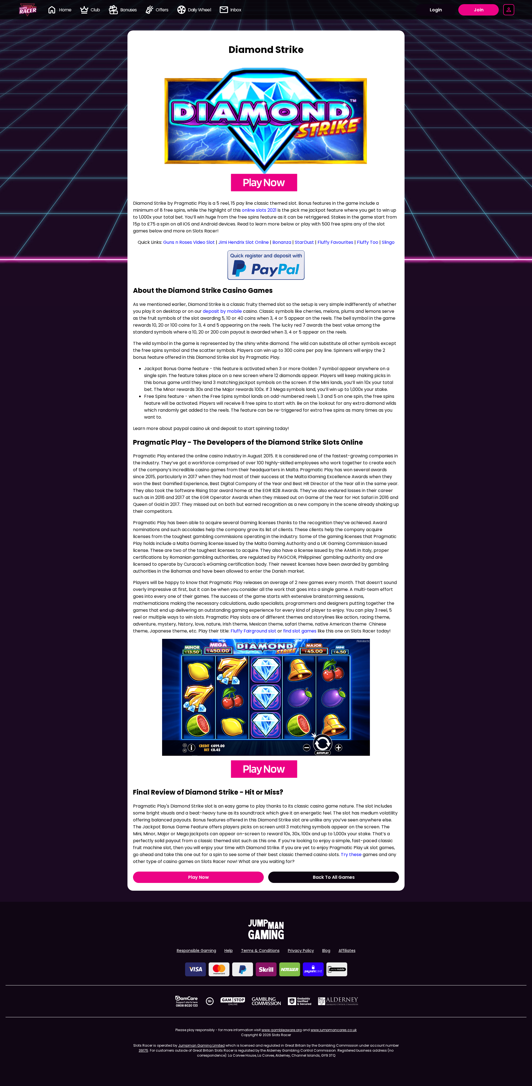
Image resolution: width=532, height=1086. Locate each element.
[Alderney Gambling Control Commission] (338, 1001)
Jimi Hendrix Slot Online (243, 242)
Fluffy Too (367, 242)
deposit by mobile (222, 311)
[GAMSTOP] (233, 1001)
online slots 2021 (259, 210)
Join (479, 10)
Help (228, 950)
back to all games (334, 877)
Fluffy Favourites (335, 242)
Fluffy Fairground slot (253, 631)
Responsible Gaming (196, 950)
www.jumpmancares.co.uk (334, 1030)
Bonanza (282, 242)
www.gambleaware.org (282, 1030)
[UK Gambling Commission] (266, 1001)
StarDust (305, 242)
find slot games (299, 631)
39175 (143, 1050)
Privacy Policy (301, 950)
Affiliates (347, 950)
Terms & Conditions (260, 950)
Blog (326, 950)
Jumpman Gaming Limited (201, 1045)
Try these (351, 854)
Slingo (388, 242)
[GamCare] (186, 1001)
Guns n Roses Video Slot (189, 242)
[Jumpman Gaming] (266, 937)
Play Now (198, 877)
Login (436, 10)
